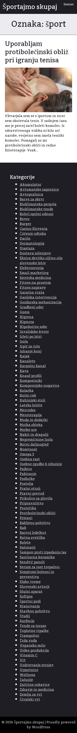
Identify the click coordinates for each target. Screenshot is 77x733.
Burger (25, 224)
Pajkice (26, 469)
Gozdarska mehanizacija (41, 302)
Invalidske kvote (34, 332)
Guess (25, 312)
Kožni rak (28, 395)
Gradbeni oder (32, 307)
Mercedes (28, 410)
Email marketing (34, 273)
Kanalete (27, 361)
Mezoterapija (31, 415)
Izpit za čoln (30, 346)
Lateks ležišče (31, 405)
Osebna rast (30, 459)
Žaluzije (26, 680)
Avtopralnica (31, 194)
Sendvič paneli (32, 562)
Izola (24, 341)
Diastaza (27, 248)
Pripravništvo (32, 503)
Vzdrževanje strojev (37, 665)
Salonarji (28, 547)
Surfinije (27, 621)
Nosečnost (28, 449)
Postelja (26, 483)
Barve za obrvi (32, 199)
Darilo (25, 238)
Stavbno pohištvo (35, 611)
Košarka (26, 390)
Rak (23, 528)
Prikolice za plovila (36, 498)
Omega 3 (27, 454)
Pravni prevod (32, 493)
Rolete (25, 542)
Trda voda (28, 640)
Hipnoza (27, 322)
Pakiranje (28, 474)
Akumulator (30, 184)
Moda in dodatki (34, 420)
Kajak (25, 356)
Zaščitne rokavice (35, 685)
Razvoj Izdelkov (33, 533)
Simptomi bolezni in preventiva (37, 574)
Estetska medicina (35, 278)
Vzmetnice (29, 670)
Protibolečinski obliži (37, 513)
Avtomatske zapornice (39, 189)
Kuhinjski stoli (32, 400)
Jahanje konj (30, 351)
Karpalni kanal (33, 366)
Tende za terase (33, 626)
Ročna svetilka (32, 537)
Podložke (27, 479)
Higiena (26, 317)
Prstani (26, 518)
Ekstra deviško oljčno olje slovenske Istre (41, 260)
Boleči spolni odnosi (36, 214)
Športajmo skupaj (29, 6)
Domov (69, 4)
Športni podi (30, 601)
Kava (24, 371)
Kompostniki (31, 381)
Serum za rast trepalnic (40, 567)
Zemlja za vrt (31, 694)
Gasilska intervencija (38, 297)
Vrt (23, 660)
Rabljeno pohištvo (35, 523)
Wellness (27, 675)
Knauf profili (31, 376)
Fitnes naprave (33, 287)
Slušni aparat (31, 591)
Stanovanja (30, 606)
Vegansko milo (32, 645)
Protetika (28, 508)
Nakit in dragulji (34, 434)
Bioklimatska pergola (38, 204)
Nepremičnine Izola (36, 439)
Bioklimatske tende (36, 209)
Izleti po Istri (31, 336)
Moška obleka (31, 425)
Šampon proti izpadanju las (43, 552)
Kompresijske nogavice (39, 385)
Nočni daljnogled (34, 444)
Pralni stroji (30, 488)
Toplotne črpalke (34, 631)
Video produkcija (34, 650)
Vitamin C (28, 655)
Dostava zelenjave (35, 253)
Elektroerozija (32, 268)
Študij (25, 616)
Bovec (25, 219)
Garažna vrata (32, 292)
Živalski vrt (30, 699)
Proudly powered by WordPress (51, 725)
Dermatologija (32, 243)
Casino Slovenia (33, 229)
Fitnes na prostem (35, 282)
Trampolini (29, 635)
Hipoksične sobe (33, 327)
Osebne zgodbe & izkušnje (41, 464)
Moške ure (28, 430)
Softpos (26, 596)
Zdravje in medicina (37, 689)
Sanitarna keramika (37, 557)
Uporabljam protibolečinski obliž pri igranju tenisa (36, 52)
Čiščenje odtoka (33, 233)
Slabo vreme (30, 582)
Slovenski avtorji (34, 586)
